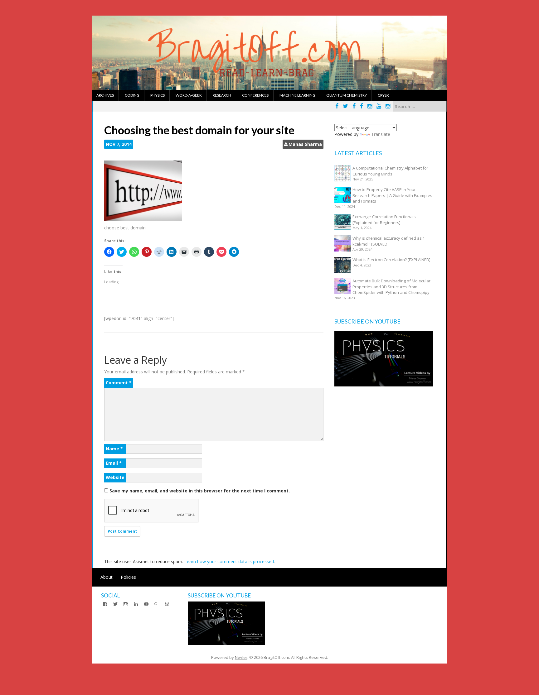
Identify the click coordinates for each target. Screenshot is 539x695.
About (106, 577)
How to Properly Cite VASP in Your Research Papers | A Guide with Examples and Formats (392, 195)
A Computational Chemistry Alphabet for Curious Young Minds (390, 171)
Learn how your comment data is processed (229, 561)
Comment (119, 383)
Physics (157, 95)
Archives (105, 95)
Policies (128, 577)
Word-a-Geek (189, 95)
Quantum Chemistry (346, 95)
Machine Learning (297, 95)
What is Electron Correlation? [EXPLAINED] (391, 259)
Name (114, 449)
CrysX (383, 95)
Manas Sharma (305, 144)
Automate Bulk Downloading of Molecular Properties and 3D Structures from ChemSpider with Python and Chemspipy (391, 286)
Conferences (255, 95)
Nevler (241, 657)
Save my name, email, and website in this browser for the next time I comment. (199, 491)
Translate (380, 134)
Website (115, 477)
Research (222, 95)
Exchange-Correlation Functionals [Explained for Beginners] (384, 219)
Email (114, 463)
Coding (132, 95)
